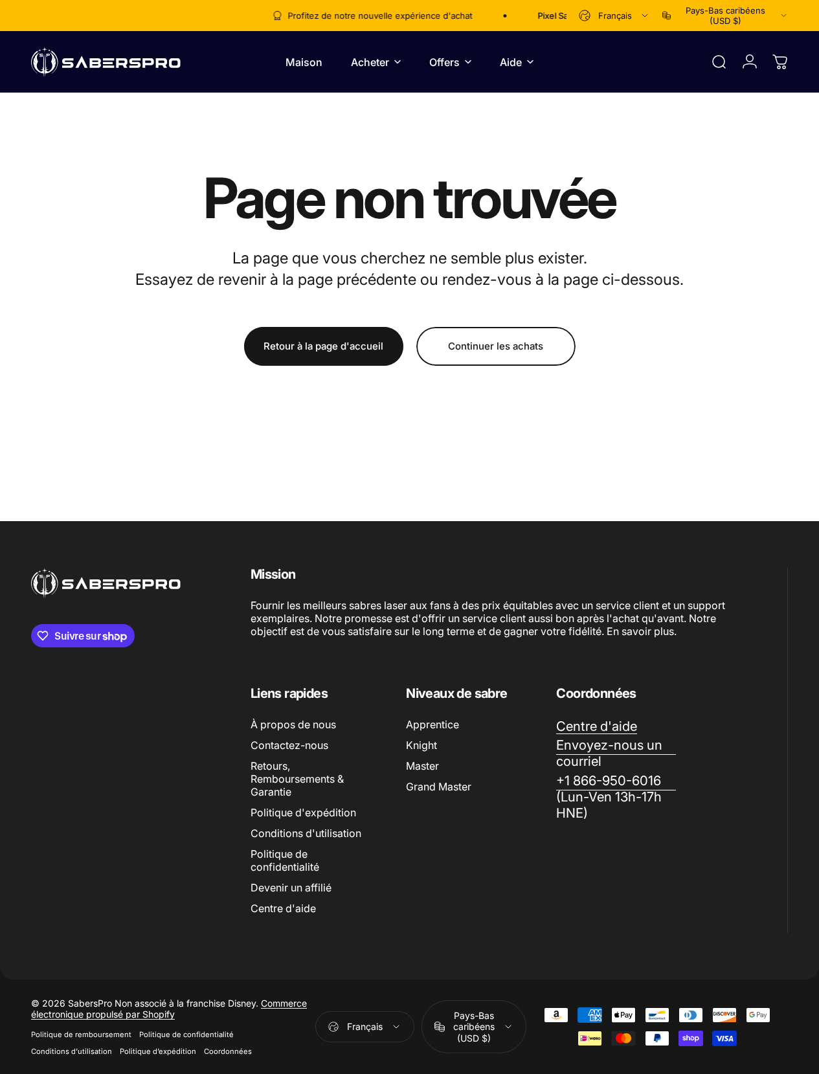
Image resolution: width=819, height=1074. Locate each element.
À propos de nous (293, 724)
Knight (421, 745)
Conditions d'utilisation (306, 833)
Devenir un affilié (291, 887)
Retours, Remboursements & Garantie (297, 778)
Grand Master (438, 786)
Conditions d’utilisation (71, 1051)
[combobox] (614, 15)
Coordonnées (228, 1051)
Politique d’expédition (158, 1051)
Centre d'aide (283, 908)
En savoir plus (640, 631)
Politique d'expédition (303, 812)
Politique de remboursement (81, 1034)
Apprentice (432, 724)
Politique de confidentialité (285, 860)
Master (422, 765)
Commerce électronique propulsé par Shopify (169, 1009)
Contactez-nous (289, 745)
